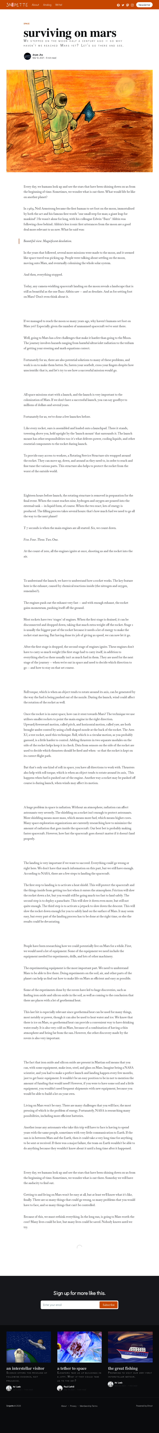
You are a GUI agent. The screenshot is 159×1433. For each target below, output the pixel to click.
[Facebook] (118, 5)
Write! (58, 5)
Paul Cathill (69, 1386)
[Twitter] (123, 5)
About (35, 5)
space (26, 23)
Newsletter (144, 5)
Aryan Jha (38, 54)
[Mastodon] (128, 5)
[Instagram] (132, 5)
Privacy (73, 1405)
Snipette (10, 1405)
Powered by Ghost (144, 1405)
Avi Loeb (17, 1386)
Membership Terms (89, 1405)
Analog (47, 5)
